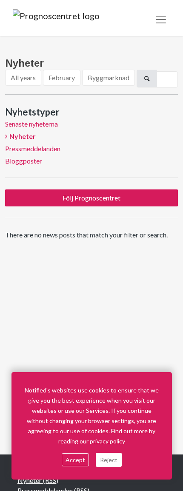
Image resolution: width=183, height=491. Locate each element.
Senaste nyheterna (31, 124)
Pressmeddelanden (32, 148)
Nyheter (22, 136)
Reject (108, 459)
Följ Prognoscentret (91, 198)
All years (23, 77)
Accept (75, 459)
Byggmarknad (108, 77)
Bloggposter (23, 161)
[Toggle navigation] (160, 19)
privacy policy (107, 441)
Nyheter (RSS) (37, 480)
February (62, 77)
